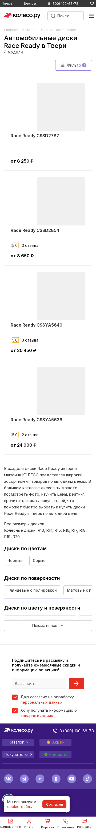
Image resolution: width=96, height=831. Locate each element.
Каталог (29, 30)
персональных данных (41, 702)
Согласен (54, 804)
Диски (46, 30)
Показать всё (44, 625)
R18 (82, 530)
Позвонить (65, 827)
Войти (29, 827)
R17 (74, 530)
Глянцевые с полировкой (32, 590)
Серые (39, 560)
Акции (58, 742)
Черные (15, 560)
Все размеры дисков (24, 523)
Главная (11, 30)
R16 (66, 530)
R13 (41, 530)
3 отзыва (30, 245)
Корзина (47, 827)
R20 (16, 536)
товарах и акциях (37, 715)
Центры (30, 3)
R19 (7, 536)
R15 (57, 530)
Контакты (58, 754)
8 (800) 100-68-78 (63, 3)
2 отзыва (30, 434)
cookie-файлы (20, 806)
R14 (49, 530)
